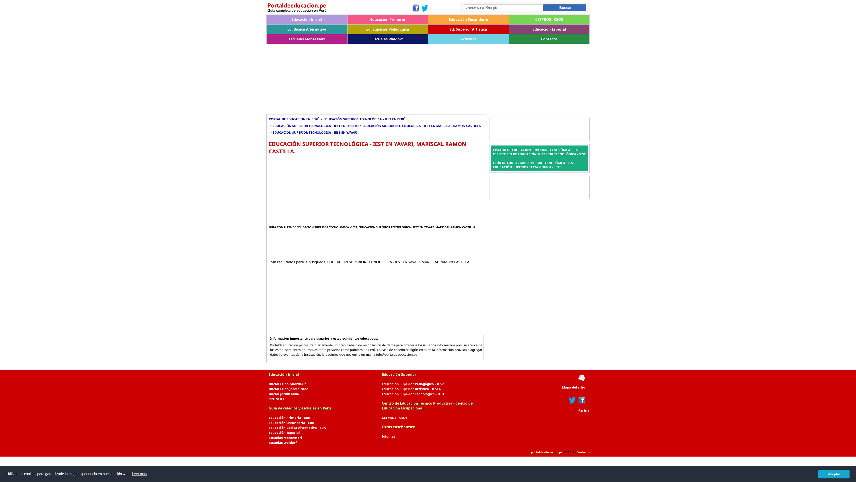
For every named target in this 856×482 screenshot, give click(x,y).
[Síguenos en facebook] (581, 400)
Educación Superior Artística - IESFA (411, 388)
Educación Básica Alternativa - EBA (297, 427)
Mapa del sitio (573, 387)
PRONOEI (276, 399)
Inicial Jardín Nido (284, 394)
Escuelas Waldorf (387, 39)
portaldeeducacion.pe (547, 452)
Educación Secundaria (468, 19)
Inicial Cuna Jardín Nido (288, 388)
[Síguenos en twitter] (572, 400)
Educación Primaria (387, 19)
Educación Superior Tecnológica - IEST (413, 394)
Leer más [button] (139, 474)
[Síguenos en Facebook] (415, 8)
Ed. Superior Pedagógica (387, 29)
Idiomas (388, 436)
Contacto (549, 39)
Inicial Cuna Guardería (288, 384)
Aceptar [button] (834, 474)
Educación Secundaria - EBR (291, 422)
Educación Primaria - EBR (289, 417)
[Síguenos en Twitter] (425, 8)
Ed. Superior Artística (468, 29)
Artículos (468, 39)
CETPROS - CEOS (549, 19)
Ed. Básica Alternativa (306, 29)
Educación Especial (549, 29)
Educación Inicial (307, 19)
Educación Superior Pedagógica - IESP (413, 384)
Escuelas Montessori (307, 39)
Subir (584, 410)
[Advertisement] (400, 77)
